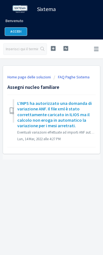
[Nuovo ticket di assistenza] (53, 48)
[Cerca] (42, 49)
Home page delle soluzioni (29, 77)
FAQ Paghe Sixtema (74, 77)
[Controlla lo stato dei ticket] (66, 48)
